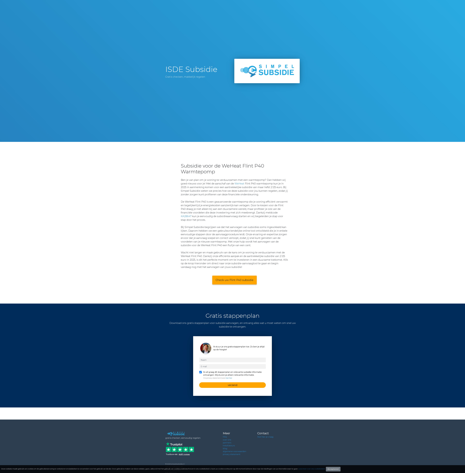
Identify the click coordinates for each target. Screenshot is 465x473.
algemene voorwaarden (234, 451)
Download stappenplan (433, 463)
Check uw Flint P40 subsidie (234, 280)
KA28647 (186, 216)
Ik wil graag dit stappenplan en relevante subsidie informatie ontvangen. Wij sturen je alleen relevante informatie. (232, 375)
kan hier (229, 378)
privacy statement (231, 454)
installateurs (229, 445)
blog (225, 448)
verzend (232, 385)
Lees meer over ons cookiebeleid (311, 469)
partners (227, 443)
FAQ (225, 437)
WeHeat (239, 183)
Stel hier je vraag (265, 437)
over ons (227, 440)
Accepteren (333, 469)
